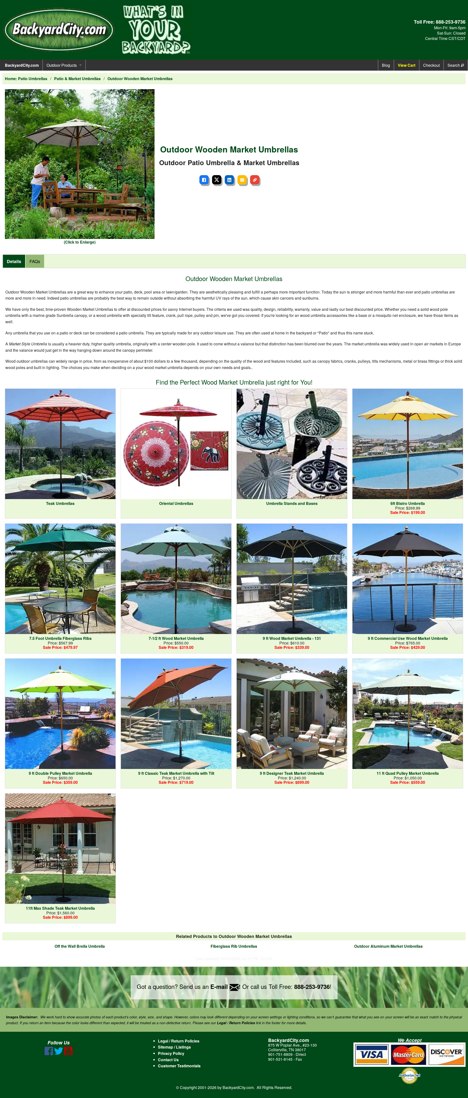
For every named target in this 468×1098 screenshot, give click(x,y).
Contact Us (168, 1059)
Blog (386, 65)
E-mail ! (225, 986)
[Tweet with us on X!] (58, 1054)
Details (14, 261)
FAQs (34, 261)
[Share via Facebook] (204, 179)
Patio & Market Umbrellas (77, 78)
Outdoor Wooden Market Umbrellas (140, 78)
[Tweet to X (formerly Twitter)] (216, 179)
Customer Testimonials (179, 1066)
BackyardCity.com (22, 65)
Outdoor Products (62, 65)
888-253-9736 (451, 21)
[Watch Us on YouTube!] (68, 1054)
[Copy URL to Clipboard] (254, 179)
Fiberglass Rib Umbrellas (234, 946)
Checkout (431, 65)
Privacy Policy (171, 1053)
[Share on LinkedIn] (229, 179)
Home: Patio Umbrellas (26, 78)
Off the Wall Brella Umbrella (80, 946)
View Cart (406, 65)
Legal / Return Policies (178, 1041)
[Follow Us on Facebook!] (49, 1054)
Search (454, 65)
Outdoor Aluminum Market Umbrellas (388, 946)
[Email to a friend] (242, 179)
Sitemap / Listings (174, 1047)
